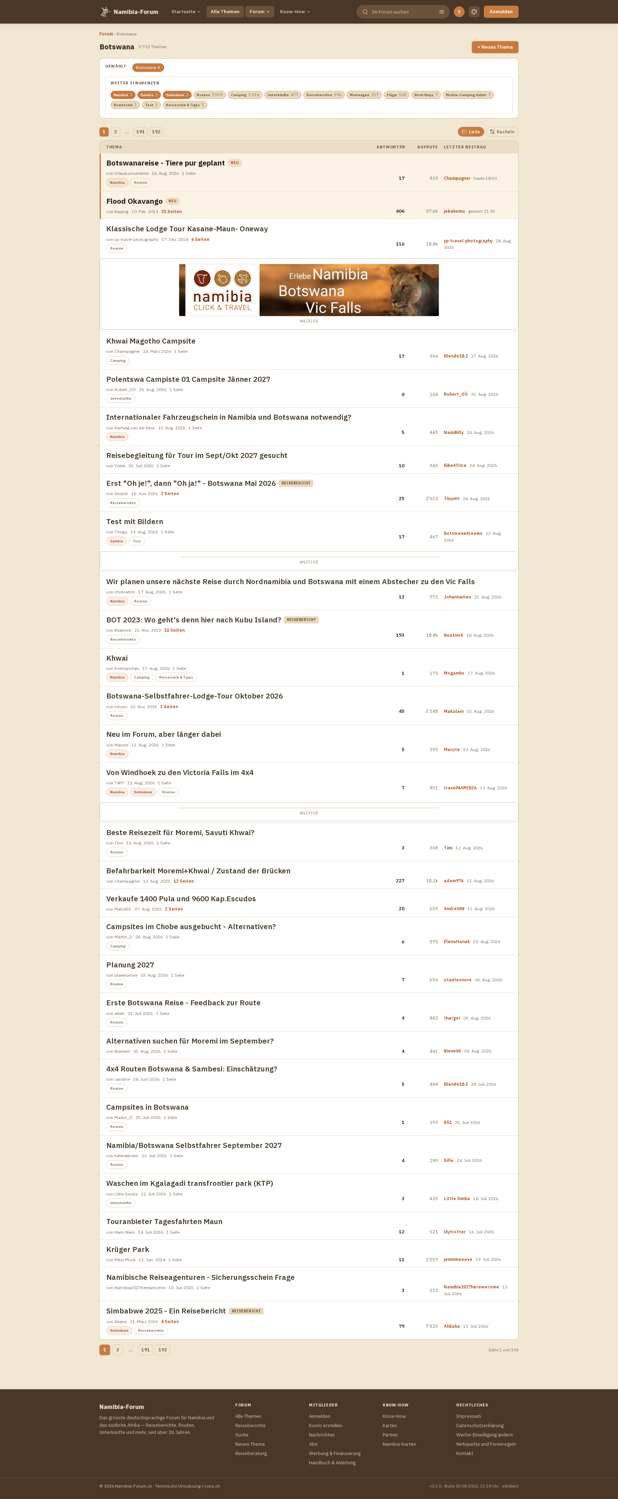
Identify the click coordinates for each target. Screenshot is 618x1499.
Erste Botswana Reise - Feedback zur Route (183, 1002)
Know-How (292, 12)
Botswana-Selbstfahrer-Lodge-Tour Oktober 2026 (194, 696)
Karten (390, 1425)
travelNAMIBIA (460, 787)
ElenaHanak (457, 941)
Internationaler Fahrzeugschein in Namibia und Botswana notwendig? (228, 417)
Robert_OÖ (456, 394)
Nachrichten (322, 1435)
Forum (257, 12)
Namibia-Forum (136, 12)
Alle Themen (225, 12)
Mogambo (454, 673)
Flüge (396, 94)
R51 (448, 1122)
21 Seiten (171, 211)
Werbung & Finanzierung (334, 1453)
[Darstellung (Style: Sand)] (474, 11)
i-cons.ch (211, 1486)
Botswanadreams (463, 533)
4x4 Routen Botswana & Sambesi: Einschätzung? (191, 1069)
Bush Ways (426, 94)
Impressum (468, 1416)
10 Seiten (174, 630)
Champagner (457, 178)
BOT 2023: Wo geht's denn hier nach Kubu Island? (193, 620)
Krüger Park (127, 1249)
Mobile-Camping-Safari (468, 94)
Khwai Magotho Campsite (151, 341)
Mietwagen (364, 94)
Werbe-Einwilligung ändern (484, 1435)
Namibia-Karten (399, 1444)
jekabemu (454, 211)
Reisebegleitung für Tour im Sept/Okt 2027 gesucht (197, 455)
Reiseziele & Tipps (185, 104)
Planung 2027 (130, 965)
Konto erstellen (325, 1425)
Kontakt (464, 1453)
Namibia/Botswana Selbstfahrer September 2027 (194, 1145)
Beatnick (453, 635)
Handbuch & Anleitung (332, 1463)
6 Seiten (200, 239)
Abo (313, 1444)
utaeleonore (458, 979)
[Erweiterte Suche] (441, 11)
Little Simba (457, 1198)
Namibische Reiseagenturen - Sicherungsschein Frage (200, 1277)
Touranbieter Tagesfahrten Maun (164, 1221)
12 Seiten (183, 881)
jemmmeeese (458, 1259)
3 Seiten (169, 706)
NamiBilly (454, 432)
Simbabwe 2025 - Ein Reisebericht (166, 1311)
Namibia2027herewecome (471, 1287)
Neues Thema (250, 1444)
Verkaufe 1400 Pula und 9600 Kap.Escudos (181, 898)
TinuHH (452, 498)
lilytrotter (455, 1231)
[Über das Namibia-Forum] (105, 12)
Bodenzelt (125, 104)
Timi (448, 847)
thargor (452, 1018)
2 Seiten (170, 493)
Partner (390, 1435)
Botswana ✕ (148, 67)
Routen (210, 94)
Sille (448, 1160)
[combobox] (402, 12)
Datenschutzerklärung (480, 1425)
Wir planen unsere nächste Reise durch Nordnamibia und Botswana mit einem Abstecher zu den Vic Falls (290, 581)
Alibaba (452, 1326)
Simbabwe (177, 94)
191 (140, 132)
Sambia (149, 94)
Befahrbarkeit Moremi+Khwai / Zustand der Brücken (198, 871)
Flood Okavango (134, 201)
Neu (235, 163)
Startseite (183, 12)
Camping (245, 94)
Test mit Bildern (134, 521)
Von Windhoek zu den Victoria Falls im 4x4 (180, 772)
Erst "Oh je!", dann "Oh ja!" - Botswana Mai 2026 (191, 483)
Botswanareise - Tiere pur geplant (165, 163)
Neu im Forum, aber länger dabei (163, 734)
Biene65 (452, 1051)
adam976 (454, 880)
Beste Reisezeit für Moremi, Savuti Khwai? (180, 832)
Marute (452, 749)
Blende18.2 (456, 356)
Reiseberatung (251, 1453)
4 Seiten (170, 1321)
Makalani (454, 711)
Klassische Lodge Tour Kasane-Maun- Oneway (187, 228)
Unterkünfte (283, 94)
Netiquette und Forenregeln (486, 1444)
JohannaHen (457, 597)
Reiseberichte (324, 94)
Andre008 (454, 908)
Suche (242, 1435)
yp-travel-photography (468, 240)
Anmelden (501, 12)
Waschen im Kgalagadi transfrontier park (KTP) (189, 1183)
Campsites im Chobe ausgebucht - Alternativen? (191, 926)
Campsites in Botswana (147, 1107)
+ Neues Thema (495, 47)
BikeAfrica (455, 465)
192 (156, 132)
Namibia (123, 94)
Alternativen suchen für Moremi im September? (190, 1041)
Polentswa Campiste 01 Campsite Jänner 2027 (188, 379)
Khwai (117, 658)
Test (151, 104)
